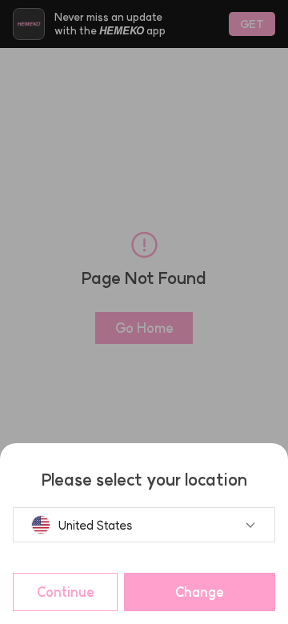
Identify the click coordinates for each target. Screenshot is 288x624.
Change (199, 592)
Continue (65, 592)
